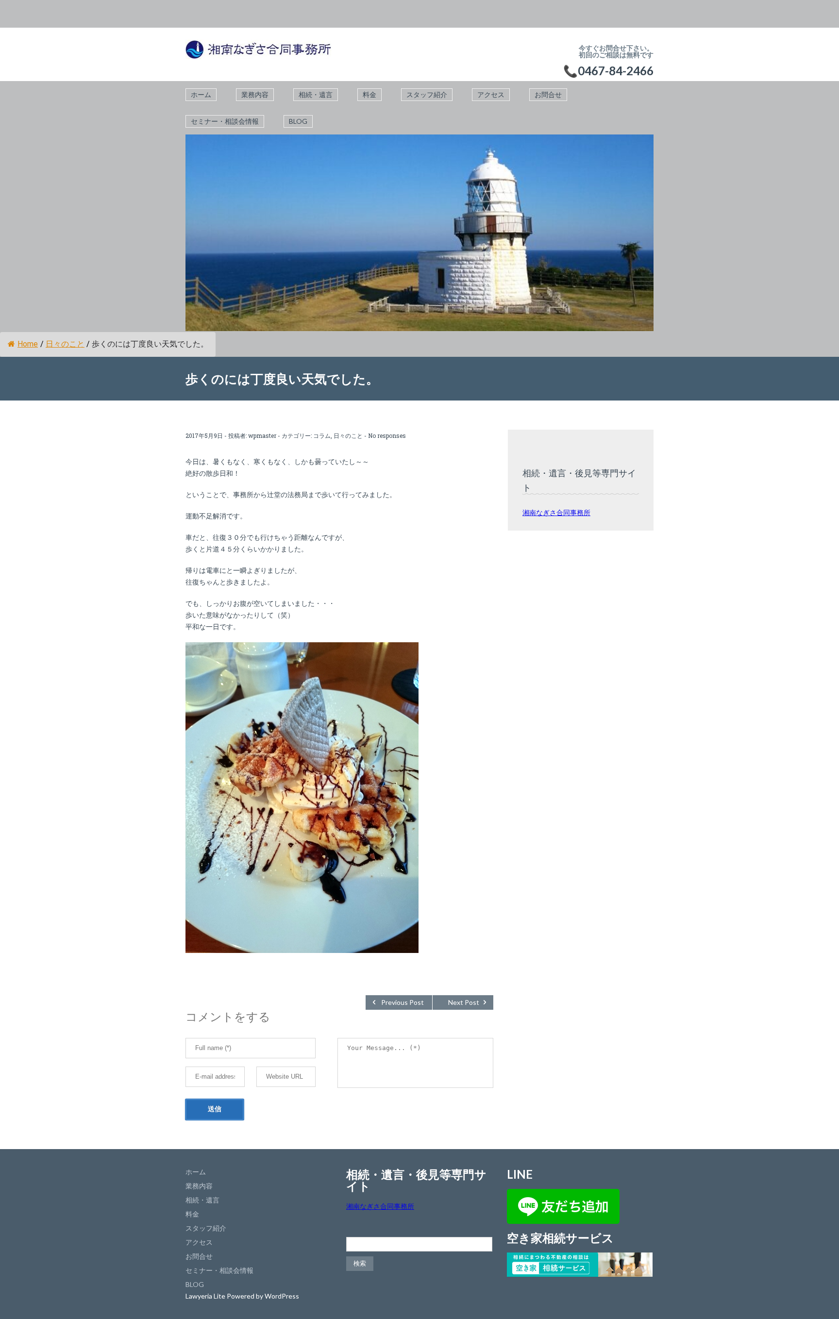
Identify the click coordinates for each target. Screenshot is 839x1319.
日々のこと (65, 344)
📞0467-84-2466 (608, 71)
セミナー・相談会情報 (225, 121)
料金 (369, 94)
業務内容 (254, 94)
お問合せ (548, 94)
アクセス (490, 94)
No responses (387, 435)
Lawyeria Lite (206, 1296)
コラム (322, 435)
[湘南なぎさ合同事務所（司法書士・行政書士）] (258, 54)
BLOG (298, 121)
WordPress (282, 1296)
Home (27, 344)
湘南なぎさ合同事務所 (556, 512)
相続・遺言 (316, 94)
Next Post (463, 1002)
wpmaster (262, 435)
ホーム (201, 94)
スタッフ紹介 (426, 94)
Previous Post (402, 1002)
